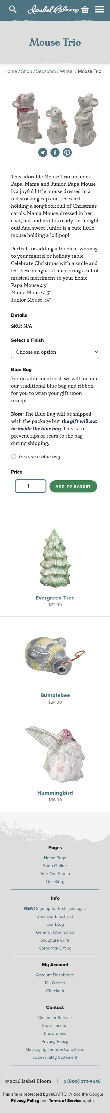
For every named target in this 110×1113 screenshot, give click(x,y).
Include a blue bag (39, 456)
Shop (26, 71)
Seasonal (46, 71)
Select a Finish (27, 340)
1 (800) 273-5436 (82, 1081)
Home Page (55, 858)
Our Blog (55, 924)
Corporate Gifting (55, 948)
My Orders (55, 983)
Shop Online (55, 865)
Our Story (55, 881)
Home (10, 71)
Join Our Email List (55, 916)
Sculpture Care (55, 940)
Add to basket (73, 486)
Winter (67, 71)
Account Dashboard (55, 975)
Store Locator (55, 1025)
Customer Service (55, 1017)
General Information (55, 932)
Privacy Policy (55, 1041)
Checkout (55, 990)
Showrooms (55, 1033)
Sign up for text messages (55, 908)
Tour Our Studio (55, 873)
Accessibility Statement (55, 1057)
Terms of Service (65, 1100)
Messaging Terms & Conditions (55, 1049)
